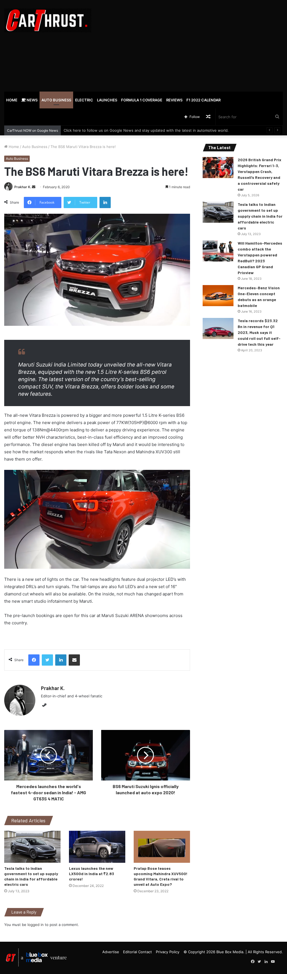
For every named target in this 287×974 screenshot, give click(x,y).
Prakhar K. (22, 187)
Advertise (110, 952)
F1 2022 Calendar (203, 100)
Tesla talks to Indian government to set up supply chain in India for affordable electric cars (260, 216)
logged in (35, 924)
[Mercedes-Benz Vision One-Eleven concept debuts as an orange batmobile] (218, 295)
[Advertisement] (193, 45)
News (32, 100)
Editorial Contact (137, 952)
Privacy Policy (167, 952)
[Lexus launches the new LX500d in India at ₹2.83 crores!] (97, 847)
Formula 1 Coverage (141, 100)
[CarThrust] (47, 20)
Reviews (174, 100)
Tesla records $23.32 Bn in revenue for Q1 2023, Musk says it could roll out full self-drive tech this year (259, 332)
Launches (107, 100)
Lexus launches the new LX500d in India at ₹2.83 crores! (91, 873)
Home (11, 100)
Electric (84, 100)
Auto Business (56, 100)
